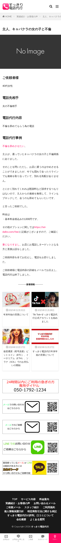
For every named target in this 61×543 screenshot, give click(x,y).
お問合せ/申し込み (18, 540)
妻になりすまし (11, 244)
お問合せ (6, 539)
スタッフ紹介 (31, 507)
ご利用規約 (49, 507)
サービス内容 (28, 499)
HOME (8, 16)
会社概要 (21, 519)
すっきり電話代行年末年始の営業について (45, 353)
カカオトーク (43, 539)
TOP (14, 499)
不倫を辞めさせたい (13, 146)
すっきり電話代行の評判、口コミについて (30, 515)
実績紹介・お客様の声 (27, 16)
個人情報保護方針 (14, 511)
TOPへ (55, 539)
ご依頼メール (13, 507)
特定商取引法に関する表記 (42, 511)
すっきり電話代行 (40, 526)
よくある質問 (37, 519)
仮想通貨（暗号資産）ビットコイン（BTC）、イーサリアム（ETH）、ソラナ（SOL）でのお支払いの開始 (15, 358)
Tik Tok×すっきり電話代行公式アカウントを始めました (45, 318)
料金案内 (44, 499)
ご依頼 (30, 539)
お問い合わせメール (45, 503)
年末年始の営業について (15, 314)
